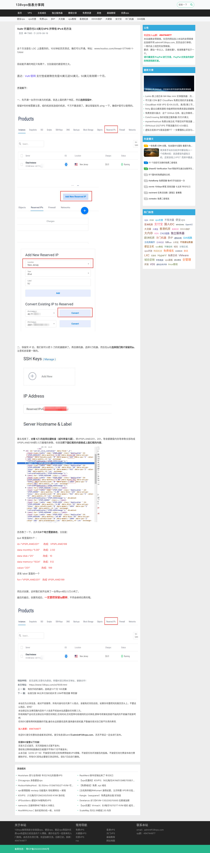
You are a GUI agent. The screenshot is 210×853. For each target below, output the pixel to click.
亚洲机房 (148, 224)
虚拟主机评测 (161, 264)
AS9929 (178, 251)
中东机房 (159, 260)
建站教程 (177, 260)
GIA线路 (141, 19)
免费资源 (87, 13)
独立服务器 (57, 13)
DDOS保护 (97, 19)
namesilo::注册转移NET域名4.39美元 (36, 805)
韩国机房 (158, 251)
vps (146, 220)
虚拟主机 (178, 238)
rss (77, 840)
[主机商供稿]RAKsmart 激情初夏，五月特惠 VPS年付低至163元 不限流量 (107, 790)
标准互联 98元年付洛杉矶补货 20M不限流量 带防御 (52, 693)
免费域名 (169, 250)
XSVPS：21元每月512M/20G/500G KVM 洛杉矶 (41, 795)
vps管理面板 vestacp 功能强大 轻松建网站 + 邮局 (42, 790)
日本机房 (160, 242)
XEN (156, 233)
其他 (99, 13)
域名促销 (149, 259)
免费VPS (80, 829)
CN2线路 (164, 233)
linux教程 (173, 264)
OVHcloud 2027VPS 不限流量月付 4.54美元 (166, 125)
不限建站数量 (186, 242)
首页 (20, 13)
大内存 (148, 233)
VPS (30, 13)
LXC (147, 255)
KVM (152, 220)
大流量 (61, 19)
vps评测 (148, 251)
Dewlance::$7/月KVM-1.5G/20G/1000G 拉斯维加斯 (105, 800)
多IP (53, 19)
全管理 (186, 259)
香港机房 (84, 19)
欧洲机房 (149, 237)
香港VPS (110, 829)
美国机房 (175, 229)
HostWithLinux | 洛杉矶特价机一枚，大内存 (39, 810)
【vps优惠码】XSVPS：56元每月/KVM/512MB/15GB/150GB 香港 (107, 780)
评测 (146, 264)
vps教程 (72, 19)
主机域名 (42, 13)
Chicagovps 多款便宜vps (30, 780)
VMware (184, 255)
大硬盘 (108, 19)
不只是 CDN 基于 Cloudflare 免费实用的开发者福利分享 (172, 100)
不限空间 (168, 246)
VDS (152, 264)
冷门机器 (129, 19)
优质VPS (80, 837)
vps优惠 (32, 19)
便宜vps (21, 19)
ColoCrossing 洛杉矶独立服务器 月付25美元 (167, 117)
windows (180, 224)
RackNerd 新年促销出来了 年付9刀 (96, 775)
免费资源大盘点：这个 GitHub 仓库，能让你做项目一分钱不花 (175, 113)
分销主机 (183, 246)
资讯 (186, 251)
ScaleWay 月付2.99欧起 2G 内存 (95, 810)
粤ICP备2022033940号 (37, 849)
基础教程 (111, 13)
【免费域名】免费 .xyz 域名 (93, 785)
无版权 (153, 256)
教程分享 (72, 13)
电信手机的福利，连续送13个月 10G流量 (47, 689)
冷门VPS (110, 833)
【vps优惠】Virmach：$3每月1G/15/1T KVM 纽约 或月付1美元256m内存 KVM (107, 805)
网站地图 (110, 840)
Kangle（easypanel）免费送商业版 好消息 (100, 795)
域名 (176, 246)
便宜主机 (149, 246)
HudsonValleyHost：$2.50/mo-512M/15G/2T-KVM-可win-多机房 (46, 785)
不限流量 (169, 220)
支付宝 (118, 19)
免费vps (43, 19)
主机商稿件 (149, 242)
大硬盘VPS (81, 833)
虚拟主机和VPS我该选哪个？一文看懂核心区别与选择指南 (173, 130)
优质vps (125, 13)
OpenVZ (189, 224)
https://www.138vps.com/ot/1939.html (48, 684)
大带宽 (176, 242)
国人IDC (169, 224)
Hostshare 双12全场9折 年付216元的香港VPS (40, 775)
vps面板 (169, 260)
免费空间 (172, 255)
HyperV (162, 255)
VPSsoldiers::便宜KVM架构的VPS (34, 800)
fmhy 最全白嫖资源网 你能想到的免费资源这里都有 (169, 108)
